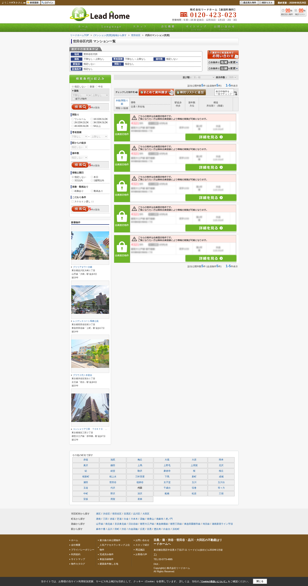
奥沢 (85, 465)
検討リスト (267, 2)
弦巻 (194, 488)
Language (111, 27)
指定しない (80, 86)
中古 (100, 86)
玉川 (194, 482)
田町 (117, 529)
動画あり (98, 191)
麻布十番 (100, 529)
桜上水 (112, 476)
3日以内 (79, 180)
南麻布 (159, 518)
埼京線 (206, 523)
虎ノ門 (169, 518)
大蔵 (167, 459)
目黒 (149, 529)
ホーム (83, 27)
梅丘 (140, 459)
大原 (194, 459)
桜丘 (221, 471)
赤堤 (85, 459)
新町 (194, 476)
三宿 (221, 493)
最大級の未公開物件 (110, 540)
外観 (118, 100)
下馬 (167, 476)
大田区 (145, 513)
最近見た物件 (249, 2)
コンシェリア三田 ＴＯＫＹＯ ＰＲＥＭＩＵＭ (96, 429)
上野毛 (167, 465)
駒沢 (140, 471)
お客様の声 (141, 554)
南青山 (150, 518)
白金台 (166, 529)
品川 (110, 529)
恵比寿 (157, 529)
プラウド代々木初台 (82, 375)
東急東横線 (162, 523)
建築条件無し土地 (109, 563)
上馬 (140, 465)
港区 (98, 513)
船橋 (167, 493)
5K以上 (97, 126)
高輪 (142, 518)
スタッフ (140, 27)
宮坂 (85, 499)
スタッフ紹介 (142, 545)
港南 (98, 518)
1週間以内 (99, 180)
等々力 (221, 488)
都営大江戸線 (147, 523)
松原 (194, 493)
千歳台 (167, 488)
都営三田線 (176, 523)
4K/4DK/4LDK (81, 126)
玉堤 (85, 488)
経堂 (113, 471)
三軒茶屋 (140, 476)
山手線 (99, 523)
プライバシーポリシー (82, 549)
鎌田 (113, 465)
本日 (96, 177)
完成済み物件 (107, 554)
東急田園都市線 (192, 523)
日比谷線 (133, 523)
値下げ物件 (81, 98)
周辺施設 (140, 549)
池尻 (113, 459)
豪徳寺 (167, 471)
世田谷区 (117, 513)
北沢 (221, 465)
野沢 (113, 493)
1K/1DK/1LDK (100, 119)
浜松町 (176, 529)
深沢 (140, 493)
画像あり (79, 191)
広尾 (142, 529)
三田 (105, 518)
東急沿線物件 (107, 559)
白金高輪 (133, 529)
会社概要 (168, 27)
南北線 (108, 523)
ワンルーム (80, 119)
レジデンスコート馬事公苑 (86, 321)
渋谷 (124, 529)
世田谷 (112, 482)
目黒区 (127, 513)
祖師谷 (140, 482)
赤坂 (112, 518)
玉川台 (221, 482)
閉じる (259, 581)
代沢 (113, 488)
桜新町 (85, 476)
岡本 (221, 459)
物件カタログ (78, 563)
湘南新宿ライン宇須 (222, 523)
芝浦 (119, 518)
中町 (85, 493)
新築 (92, 86)
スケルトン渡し (84, 201)
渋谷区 (106, 513)
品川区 (136, 513)
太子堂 (167, 482)
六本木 (134, 518)
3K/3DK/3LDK (100, 122)
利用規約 (75, 554)
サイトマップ (196, 27)
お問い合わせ (224, 27)
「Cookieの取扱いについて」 (213, 581)
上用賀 (194, 465)
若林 (140, 499)
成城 (221, 476)
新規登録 (34, 2)
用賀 (113, 499)
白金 (126, 518)
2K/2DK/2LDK (81, 122)
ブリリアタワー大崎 (82, 267)
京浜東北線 (120, 523)
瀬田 (85, 482)
